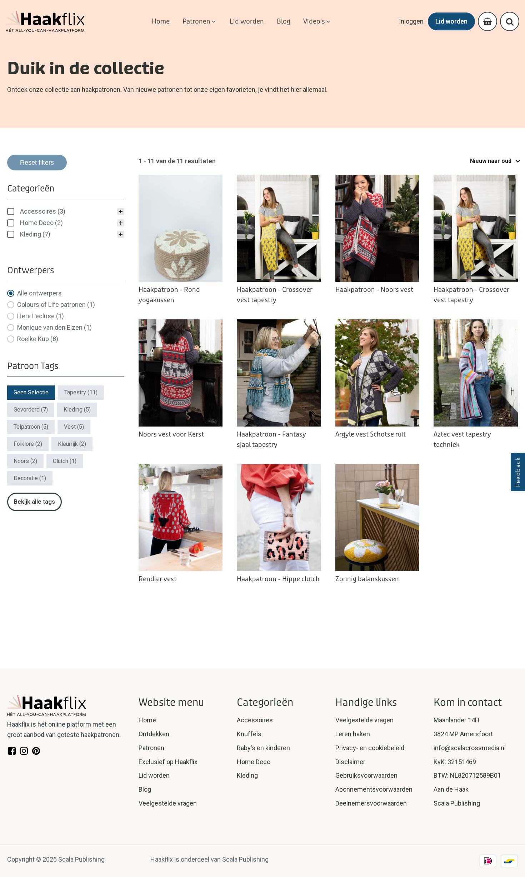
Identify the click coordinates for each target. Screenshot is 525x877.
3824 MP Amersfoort (463, 734)
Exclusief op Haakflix (168, 762)
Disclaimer (350, 762)
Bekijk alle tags (34, 501)
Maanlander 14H (457, 720)
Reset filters (37, 162)
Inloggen (411, 21)
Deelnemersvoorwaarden (371, 803)
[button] (199, 21)
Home (147, 720)
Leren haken (352, 734)
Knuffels (249, 734)
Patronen (151, 748)
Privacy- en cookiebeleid (369, 748)
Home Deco (253, 762)
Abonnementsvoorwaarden (373, 789)
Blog (145, 789)
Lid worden (451, 21)
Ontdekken (154, 734)
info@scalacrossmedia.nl (470, 748)
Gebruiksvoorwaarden (366, 775)
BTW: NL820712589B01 (467, 775)
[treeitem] (65, 211)
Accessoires (255, 720)
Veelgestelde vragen (168, 803)
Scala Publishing (457, 803)
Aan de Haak (451, 789)
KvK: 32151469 (455, 762)
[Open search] (510, 22)
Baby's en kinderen (263, 748)
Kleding (247, 775)
